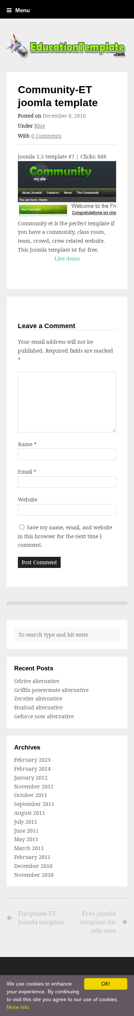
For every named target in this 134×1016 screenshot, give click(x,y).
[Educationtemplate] (67, 45)
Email (27, 471)
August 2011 (29, 812)
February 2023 (32, 759)
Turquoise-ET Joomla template (41, 917)
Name (27, 444)
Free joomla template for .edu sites (98, 921)
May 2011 (26, 839)
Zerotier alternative (38, 698)
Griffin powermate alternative (51, 689)
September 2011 (34, 803)
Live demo (67, 258)
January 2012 (31, 777)
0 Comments (46, 136)
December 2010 (33, 865)
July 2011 (25, 821)
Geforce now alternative (44, 716)
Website (27, 499)
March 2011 (29, 848)
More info (18, 1007)
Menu (22, 10)
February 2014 (32, 768)
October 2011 (30, 794)
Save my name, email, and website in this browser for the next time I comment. (65, 536)
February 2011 (32, 856)
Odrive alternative (36, 681)
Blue (39, 125)
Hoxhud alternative (38, 707)
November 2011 (34, 786)
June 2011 (26, 830)
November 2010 (34, 874)
